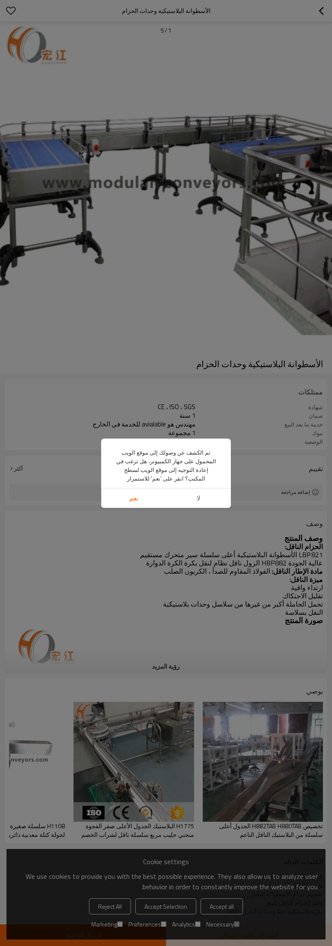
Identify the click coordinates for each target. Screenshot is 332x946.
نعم (133, 498)
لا (199, 498)
